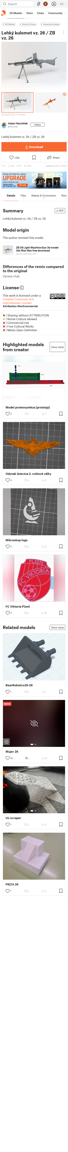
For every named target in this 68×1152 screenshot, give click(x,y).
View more (57, 347)
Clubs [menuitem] (40, 13)
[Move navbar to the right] (64, 13)
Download (36, 147)
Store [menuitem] (29, 13)
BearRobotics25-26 (19, 685)
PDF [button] (61, 210)
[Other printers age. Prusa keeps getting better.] (34, 180)
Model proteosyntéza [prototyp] (28, 407)
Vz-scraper (13, 818)
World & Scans (29, 24)
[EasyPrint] (38, 4)
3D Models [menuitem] (15, 13)
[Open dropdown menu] (64, 32)
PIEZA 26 (12, 884)
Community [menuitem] (55, 13)
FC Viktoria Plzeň (18, 606)
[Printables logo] (3, 13)
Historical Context (51, 24)
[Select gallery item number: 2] (35, 678)
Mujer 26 (12, 751)
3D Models (10, 24)
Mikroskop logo (17, 540)
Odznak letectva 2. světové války (28, 473)
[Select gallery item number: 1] (32, 678)
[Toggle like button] (8, 414)
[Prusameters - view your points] (45, 4)
